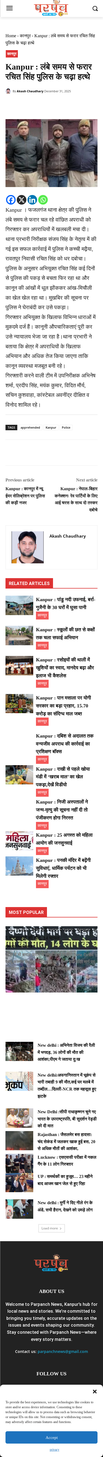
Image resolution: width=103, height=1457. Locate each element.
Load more (49, 1228)
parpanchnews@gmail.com (63, 1351)
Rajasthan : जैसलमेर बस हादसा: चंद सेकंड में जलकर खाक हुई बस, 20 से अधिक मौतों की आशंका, (66, 1141)
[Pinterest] (36, 105)
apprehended (30, 427)
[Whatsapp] (43, 200)
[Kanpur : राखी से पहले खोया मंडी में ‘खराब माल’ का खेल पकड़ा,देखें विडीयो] (19, 774)
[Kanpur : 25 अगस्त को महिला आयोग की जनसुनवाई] (19, 840)
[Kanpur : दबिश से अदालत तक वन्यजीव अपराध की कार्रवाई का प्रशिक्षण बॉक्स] (19, 741)
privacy (54, 1450)
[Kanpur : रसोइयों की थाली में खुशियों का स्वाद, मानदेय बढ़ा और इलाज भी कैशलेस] (19, 665)
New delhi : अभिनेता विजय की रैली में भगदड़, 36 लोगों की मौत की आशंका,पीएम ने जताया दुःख (66, 1052)
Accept (52, 1437)
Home (10, 35)
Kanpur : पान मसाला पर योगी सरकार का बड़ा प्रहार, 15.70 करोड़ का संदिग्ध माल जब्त (63, 705)
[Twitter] (23, 105)
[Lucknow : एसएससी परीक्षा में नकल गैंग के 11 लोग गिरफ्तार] (19, 1163)
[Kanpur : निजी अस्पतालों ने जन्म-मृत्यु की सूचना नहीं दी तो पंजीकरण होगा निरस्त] (19, 807)
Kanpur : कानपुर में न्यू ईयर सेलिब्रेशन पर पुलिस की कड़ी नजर (25, 495)
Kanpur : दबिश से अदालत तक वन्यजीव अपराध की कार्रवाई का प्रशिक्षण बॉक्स (64, 744)
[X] (21, 200)
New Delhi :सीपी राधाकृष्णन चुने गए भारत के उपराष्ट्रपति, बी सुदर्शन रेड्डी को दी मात (67, 1118)
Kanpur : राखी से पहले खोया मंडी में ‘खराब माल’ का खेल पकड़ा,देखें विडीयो (63, 777)
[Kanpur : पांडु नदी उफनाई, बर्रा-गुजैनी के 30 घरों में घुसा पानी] (19, 605)
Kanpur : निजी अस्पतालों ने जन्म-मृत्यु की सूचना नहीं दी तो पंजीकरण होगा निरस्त (62, 810)
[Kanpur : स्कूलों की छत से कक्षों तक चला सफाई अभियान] (19, 635)
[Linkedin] (32, 200)
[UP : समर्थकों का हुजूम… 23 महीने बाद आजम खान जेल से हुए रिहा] (19, 1182)
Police (66, 427)
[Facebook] (10, 105)
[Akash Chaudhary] (9, 91)
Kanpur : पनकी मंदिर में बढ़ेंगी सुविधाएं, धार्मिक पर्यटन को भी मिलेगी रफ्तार (63, 868)
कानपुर (25, 35)
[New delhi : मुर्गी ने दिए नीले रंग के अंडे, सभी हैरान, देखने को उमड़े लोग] (19, 1208)
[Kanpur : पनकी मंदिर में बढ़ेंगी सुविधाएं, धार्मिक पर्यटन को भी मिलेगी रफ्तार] (19, 866)
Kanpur (51, 427)
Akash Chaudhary (30, 91)
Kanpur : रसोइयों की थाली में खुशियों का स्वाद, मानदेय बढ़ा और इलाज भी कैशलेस (65, 667)
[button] (95, 1391)
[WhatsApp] (48, 105)
